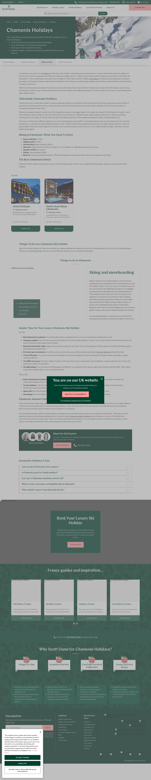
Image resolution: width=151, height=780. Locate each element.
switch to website (75, 394)
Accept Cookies (22, 757)
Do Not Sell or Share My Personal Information (22, 770)
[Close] (40, 732)
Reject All (22, 763)
